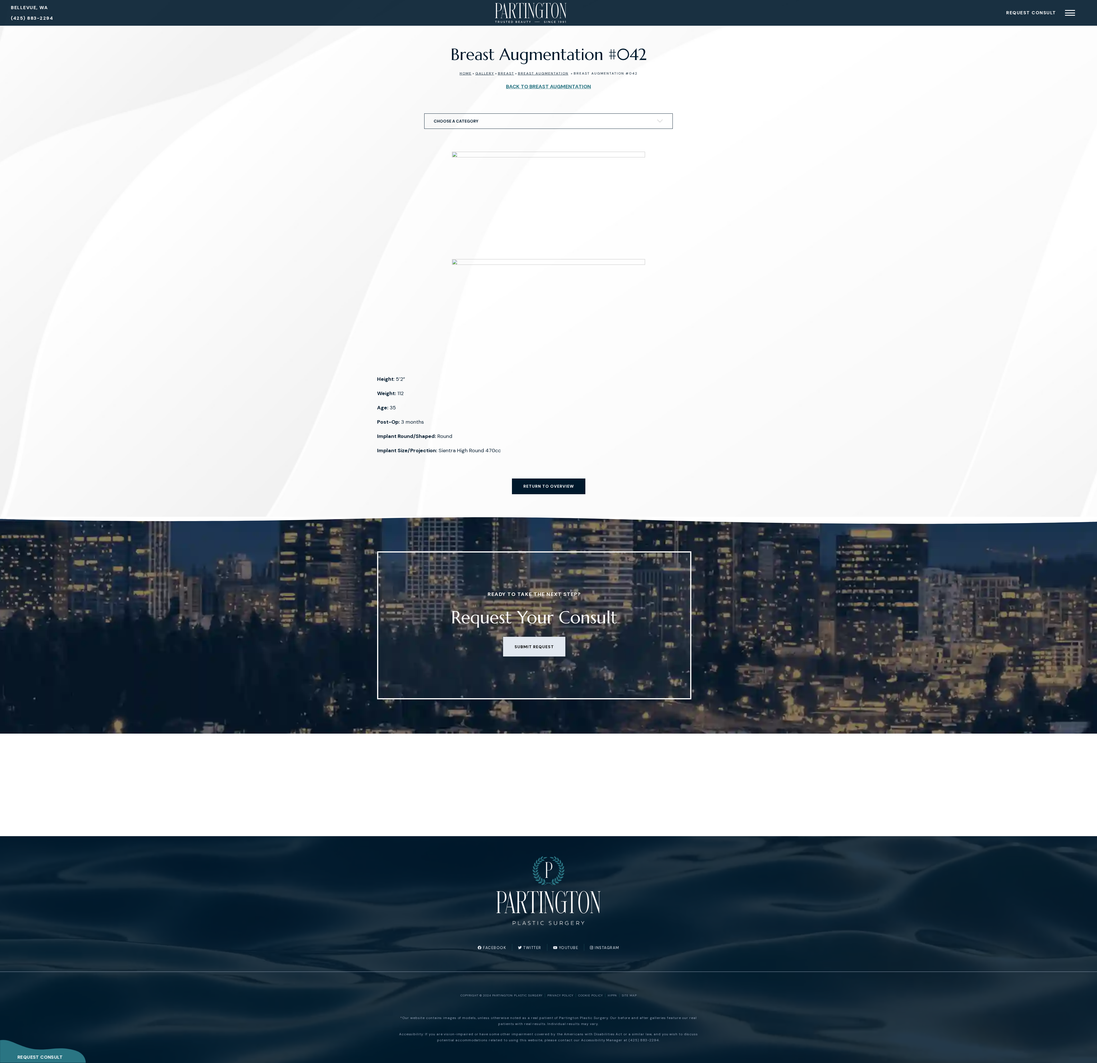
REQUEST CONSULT (40, 1057)
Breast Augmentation (543, 73)
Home (466, 73)
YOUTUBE (568, 947)
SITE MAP (629, 995)
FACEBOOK (494, 947)
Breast (506, 73)
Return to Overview (548, 486)
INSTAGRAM (606, 947)
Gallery (484, 73)
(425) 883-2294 (32, 18)
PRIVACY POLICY (560, 995)
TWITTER (531, 947)
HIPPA (612, 995)
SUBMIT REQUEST (534, 646)
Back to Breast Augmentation (548, 86)
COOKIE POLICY (590, 995)
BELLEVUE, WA (29, 8)
